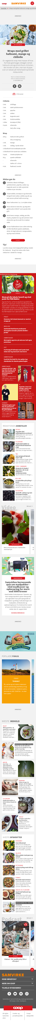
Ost (5, 347)
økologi (7, 326)
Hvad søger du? (9, 979)
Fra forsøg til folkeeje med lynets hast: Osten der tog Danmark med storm (16, 351)
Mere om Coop (8, 983)
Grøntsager (8, 338)
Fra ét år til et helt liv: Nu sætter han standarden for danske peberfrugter (16, 360)
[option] (15, 531)
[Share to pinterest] (19, 86)
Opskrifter (4, 8)
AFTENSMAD (18, 44)
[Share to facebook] (14, 86)
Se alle (29, 506)
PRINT (18, 240)
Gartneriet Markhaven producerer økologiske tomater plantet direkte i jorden (16, 330)
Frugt (6, 317)
